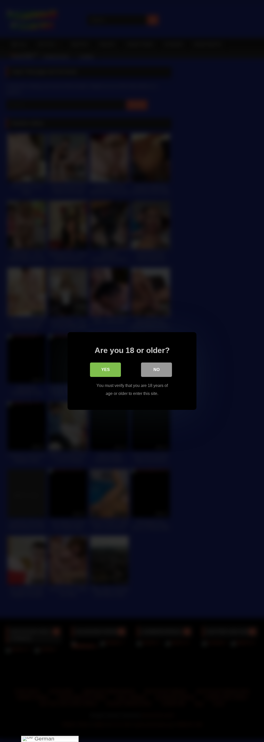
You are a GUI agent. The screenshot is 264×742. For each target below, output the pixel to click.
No (156, 369)
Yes (105, 369)
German (43, 739)
